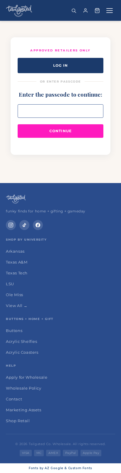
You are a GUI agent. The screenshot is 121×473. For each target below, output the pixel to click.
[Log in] (85, 11)
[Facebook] (38, 225)
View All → (17, 305)
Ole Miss (14, 294)
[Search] (74, 11)
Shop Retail (18, 420)
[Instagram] (11, 225)
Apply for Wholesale (26, 377)
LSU (10, 283)
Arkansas (15, 251)
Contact (14, 399)
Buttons (14, 330)
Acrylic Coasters (22, 352)
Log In (60, 65)
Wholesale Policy (23, 388)
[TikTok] (24, 225)
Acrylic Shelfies (21, 341)
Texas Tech (17, 273)
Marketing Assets (23, 409)
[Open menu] (109, 10)
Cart (97, 11)
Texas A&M (16, 262)
